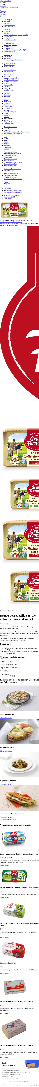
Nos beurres (7, 56)
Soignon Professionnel (10, 122)
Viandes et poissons (10, 177)
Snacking (6, 128)
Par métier (7, 96)
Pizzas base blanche (10, 155)
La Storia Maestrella (10, 40)
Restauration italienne (10, 127)
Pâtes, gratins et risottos (11, 174)
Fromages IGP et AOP (10, 81)
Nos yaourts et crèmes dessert (12, 192)
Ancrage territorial (9, 197)
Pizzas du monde (9, 160)
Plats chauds (7, 147)
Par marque (7, 95)
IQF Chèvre (7, 74)
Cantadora (7, 31)
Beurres (6, 83)
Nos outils (3, 2)
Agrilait (6, 100)
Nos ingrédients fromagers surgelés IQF (16, 35)
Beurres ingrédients (9, 63)
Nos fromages (8, 55)
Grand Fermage (8, 36)
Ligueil (6, 113)
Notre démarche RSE (10, 26)
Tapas (5, 137)
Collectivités (7, 130)
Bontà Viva (7, 101)
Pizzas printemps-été (10, 165)
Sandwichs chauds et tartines (12, 169)
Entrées (6, 138)
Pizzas (6, 142)
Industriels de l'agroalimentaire (13, 133)
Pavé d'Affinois (8, 118)
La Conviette (8, 38)
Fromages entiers (9, 48)
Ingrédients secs (8, 90)
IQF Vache (7, 76)
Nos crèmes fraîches (10, 70)
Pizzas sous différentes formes (13, 162)
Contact (2, 14)
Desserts (6, 149)
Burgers (6, 143)
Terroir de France (9, 123)
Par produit (7, 184)
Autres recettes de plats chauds (13, 179)
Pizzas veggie (8, 157)
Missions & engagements (11, 195)
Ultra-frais (7, 86)
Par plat (6, 182)
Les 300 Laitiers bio (10, 112)
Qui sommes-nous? (9, 25)
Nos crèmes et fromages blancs (13, 190)
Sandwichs (7, 145)
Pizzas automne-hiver (10, 164)
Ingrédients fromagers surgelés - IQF (15, 50)
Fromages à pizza (9, 43)
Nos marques (8, 20)
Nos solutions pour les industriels (13, 60)
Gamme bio (7, 88)
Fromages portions (9, 51)
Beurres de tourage (9, 65)
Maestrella (7, 30)
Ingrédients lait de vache (11, 80)
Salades (6, 140)
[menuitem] (21, 20)
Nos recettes (7, 23)
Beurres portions (9, 66)
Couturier (6, 105)
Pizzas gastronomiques (10, 159)
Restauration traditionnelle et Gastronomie (16, 132)
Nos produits (7, 21)
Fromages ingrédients (10, 45)
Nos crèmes (7, 58)
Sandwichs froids (9, 170)
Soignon (6, 33)
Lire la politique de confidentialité (10, 1079)
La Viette (6, 110)
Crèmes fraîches (8, 85)
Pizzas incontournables (10, 152)
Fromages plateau (9, 46)
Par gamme (7, 93)
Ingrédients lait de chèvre (11, 78)
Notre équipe (8, 198)
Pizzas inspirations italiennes (12, 153)
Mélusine (6, 117)
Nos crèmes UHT (9, 71)
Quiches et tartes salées (11, 175)
